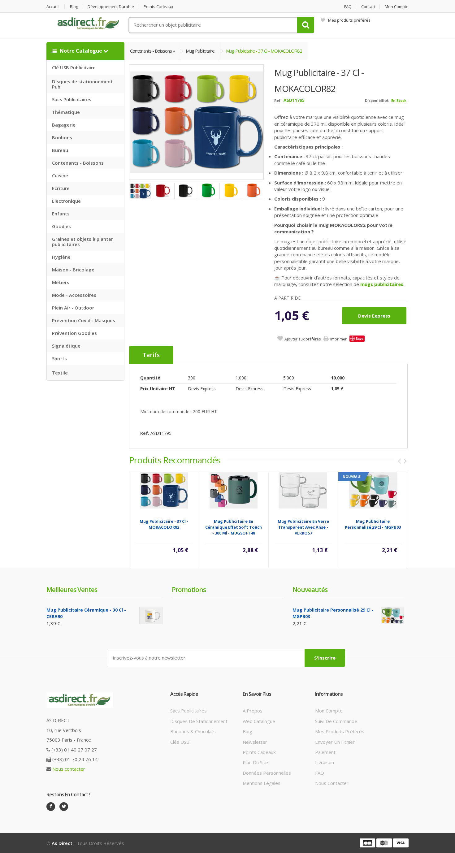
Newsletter (255, 742)
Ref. (277, 100)
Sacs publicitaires (188, 711)
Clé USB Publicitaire (74, 67)
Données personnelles (267, 773)
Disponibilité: (377, 100)
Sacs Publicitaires (71, 99)
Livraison (324, 762)
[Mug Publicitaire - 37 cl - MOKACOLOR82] (197, 121)
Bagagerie (64, 125)
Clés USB (179, 742)
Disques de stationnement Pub (82, 84)
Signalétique (66, 346)
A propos (252, 711)
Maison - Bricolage (73, 269)
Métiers (60, 282)
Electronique (66, 201)
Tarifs (151, 355)
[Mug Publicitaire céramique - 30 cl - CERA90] (150, 615)
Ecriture (61, 188)
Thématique (66, 112)
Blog (74, 6)
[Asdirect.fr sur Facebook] (50, 806)
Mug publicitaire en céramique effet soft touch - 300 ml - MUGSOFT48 (233, 527)
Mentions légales (261, 783)
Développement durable (111, 6)
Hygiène (61, 257)
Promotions (189, 589)
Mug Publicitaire (200, 51)
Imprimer (338, 339)
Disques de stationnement (199, 721)
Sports (59, 358)
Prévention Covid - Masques (83, 320)
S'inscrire (325, 658)
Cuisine (60, 175)
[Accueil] (88, 23)
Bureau (60, 150)
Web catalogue (259, 721)
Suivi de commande (336, 721)
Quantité (150, 378)
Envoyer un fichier (335, 742)
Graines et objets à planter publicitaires (82, 241)
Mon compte (397, 6)
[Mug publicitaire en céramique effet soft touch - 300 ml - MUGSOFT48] (234, 489)
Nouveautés (309, 589)
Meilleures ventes (71, 589)
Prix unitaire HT (157, 389)
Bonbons (62, 137)
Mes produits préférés (349, 20)
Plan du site (255, 762)
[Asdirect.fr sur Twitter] (63, 806)
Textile (60, 373)
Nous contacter (68, 769)
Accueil (52, 6)
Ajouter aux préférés (302, 339)
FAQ (348, 6)
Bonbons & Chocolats (193, 731)
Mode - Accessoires (74, 295)
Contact (368, 6)
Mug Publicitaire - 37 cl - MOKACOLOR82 (264, 51)
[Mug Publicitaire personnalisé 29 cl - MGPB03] (373, 489)
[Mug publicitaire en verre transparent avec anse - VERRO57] (303, 489)
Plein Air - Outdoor (73, 308)
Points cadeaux (158, 6)
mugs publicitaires (381, 284)
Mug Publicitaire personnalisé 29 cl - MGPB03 (373, 524)
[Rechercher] (305, 25)
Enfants (61, 213)
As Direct (62, 843)
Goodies (61, 226)
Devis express (374, 316)
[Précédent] (399, 461)
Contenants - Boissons (78, 163)
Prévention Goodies (74, 333)
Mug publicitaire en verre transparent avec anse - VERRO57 (303, 527)
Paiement (325, 752)
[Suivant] (405, 461)
